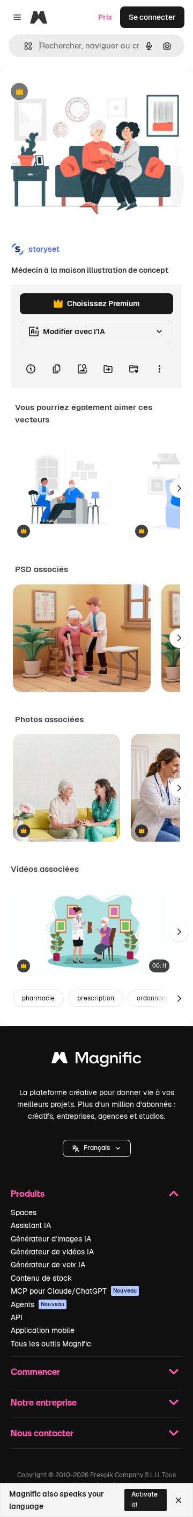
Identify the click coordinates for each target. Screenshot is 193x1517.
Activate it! (144, 1499)
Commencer (35, 1371)
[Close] (178, 1500)
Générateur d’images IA (51, 1239)
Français (97, 1148)
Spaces (23, 1212)
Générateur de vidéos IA (52, 1252)
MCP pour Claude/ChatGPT (74, 1291)
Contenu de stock (41, 1278)
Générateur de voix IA (48, 1264)
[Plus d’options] (159, 368)
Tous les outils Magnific (51, 1344)
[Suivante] (179, 488)
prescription (95, 998)
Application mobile (43, 1330)
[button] (97, 1148)
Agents (37, 1304)
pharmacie (38, 998)
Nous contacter (42, 1432)
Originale (71, 92)
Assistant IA (31, 1225)
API (17, 1317)
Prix (105, 17)
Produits (27, 1193)
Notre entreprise (44, 1402)
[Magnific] (96, 1060)
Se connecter (152, 17)
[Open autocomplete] (24, 46)
